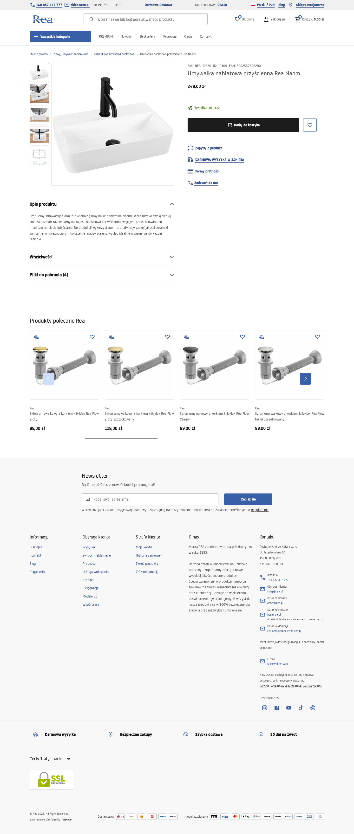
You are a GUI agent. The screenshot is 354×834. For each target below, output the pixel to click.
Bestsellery (148, 36)
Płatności (89, 563)
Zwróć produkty (147, 563)
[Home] (43, 19)
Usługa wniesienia (96, 572)
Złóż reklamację (147, 572)
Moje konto (144, 547)
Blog (281, 4)
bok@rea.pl (274, 614)
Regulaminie (260, 510)
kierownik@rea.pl (277, 663)
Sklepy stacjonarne (310, 4)
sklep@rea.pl (80, 4)
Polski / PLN (266, 4)
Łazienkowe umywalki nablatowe (114, 54)
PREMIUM (106, 36)
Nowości (126, 36)
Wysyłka (89, 547)
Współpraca (91, 604)
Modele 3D (90, 596)
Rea (32, 408)
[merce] (66, 819)
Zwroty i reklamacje (97, 555)
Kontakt (206, 36)
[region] (39, 124)
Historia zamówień (149, 555)
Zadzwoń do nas (206, 182)
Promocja (170, 36)
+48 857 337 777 (49, 4)
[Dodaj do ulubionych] (92, 337)
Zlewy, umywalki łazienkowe (70, 54)
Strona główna (39, 54)
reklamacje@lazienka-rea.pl (284, 631)
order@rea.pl (275, 603)
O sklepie (36, 547)
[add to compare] (36, 337)
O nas (188, 36)
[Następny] (305, 379)
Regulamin (37, 572)
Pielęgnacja (90, 588)
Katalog (88, 580)
